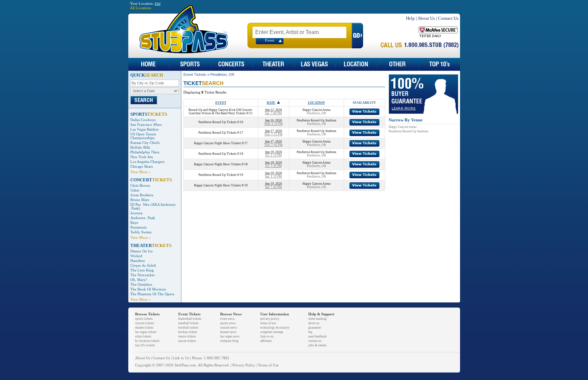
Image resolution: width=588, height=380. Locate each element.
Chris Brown (140, 185)
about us (314, 323)
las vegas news (230, 336)
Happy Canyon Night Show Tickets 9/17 (221, 143)
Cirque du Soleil (143, 265)
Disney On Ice (141, 251)
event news (227, 318)
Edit (158, 3)
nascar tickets (187, 341)
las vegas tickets (146, 332)
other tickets (143, 336)
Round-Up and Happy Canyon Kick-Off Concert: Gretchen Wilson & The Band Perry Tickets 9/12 (221, 111)
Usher (135, 190)
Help (410, 18)
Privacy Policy (243, 365)
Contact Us (448, 18)
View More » (140, 172)
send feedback (317, 336)
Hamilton (137, 261)
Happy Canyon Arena (402, 127)
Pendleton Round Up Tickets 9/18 (220, 153)
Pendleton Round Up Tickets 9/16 (220, 122)
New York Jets (141, 157)
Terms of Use (268, 365)
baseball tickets (188, 323)
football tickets (188, 327)
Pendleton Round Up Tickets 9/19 (220, 175)
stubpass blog (229, 341)
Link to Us (181, 358)
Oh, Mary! (138, 280)
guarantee (314, 327)
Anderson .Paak (142, 218)
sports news (228, 323)
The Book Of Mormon (148, 289)
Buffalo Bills (140, 147)
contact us (315, 341)
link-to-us (267, 336)
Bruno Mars (139, 200)
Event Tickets (194, 74)
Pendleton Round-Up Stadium (408, 131)
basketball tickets (189, 318)
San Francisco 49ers (146, 125)
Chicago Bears (141, 166)
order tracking (317, 318)
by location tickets (147, 341)
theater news (228, 332)
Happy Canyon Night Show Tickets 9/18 (221, 164)
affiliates (266, 341)
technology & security (275, 327)
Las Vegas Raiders (144, 129)
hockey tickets (187, 332)
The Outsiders (141, 284)
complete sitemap (271, 332)
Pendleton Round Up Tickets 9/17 (220, 132)
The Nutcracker (142, 275)
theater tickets (144, 327)
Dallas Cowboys (143, 120)
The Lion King (142, 270)
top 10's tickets (145, 345)
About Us (426, 18)
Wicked (136, 256)
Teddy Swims (140, 232)
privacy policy (269, 318)
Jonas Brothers (141, 195)
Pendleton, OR (222, 74)
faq (310, 332)
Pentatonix (138, 227)
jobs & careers (317, 345)
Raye (134, 223)
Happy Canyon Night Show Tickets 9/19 (221, 185)
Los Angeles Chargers (147, 162)
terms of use (268, 323)
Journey (136, 213)
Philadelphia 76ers (144, 152)
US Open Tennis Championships (143, 136)
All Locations (140, 8)
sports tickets (144, 318)
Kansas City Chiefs (145, 143)
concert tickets (144, 323)
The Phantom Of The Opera (152, 294)
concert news (228, 327)
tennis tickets (187, 336)
